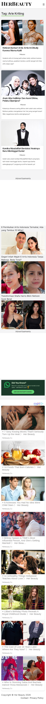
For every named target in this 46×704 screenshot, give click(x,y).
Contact (24, 698)
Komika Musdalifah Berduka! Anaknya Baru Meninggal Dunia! (21, 149)
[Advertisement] (23, 203)
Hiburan (22, 54)
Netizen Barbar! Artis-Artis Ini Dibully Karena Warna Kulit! (20, 49)
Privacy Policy (36, 698)
